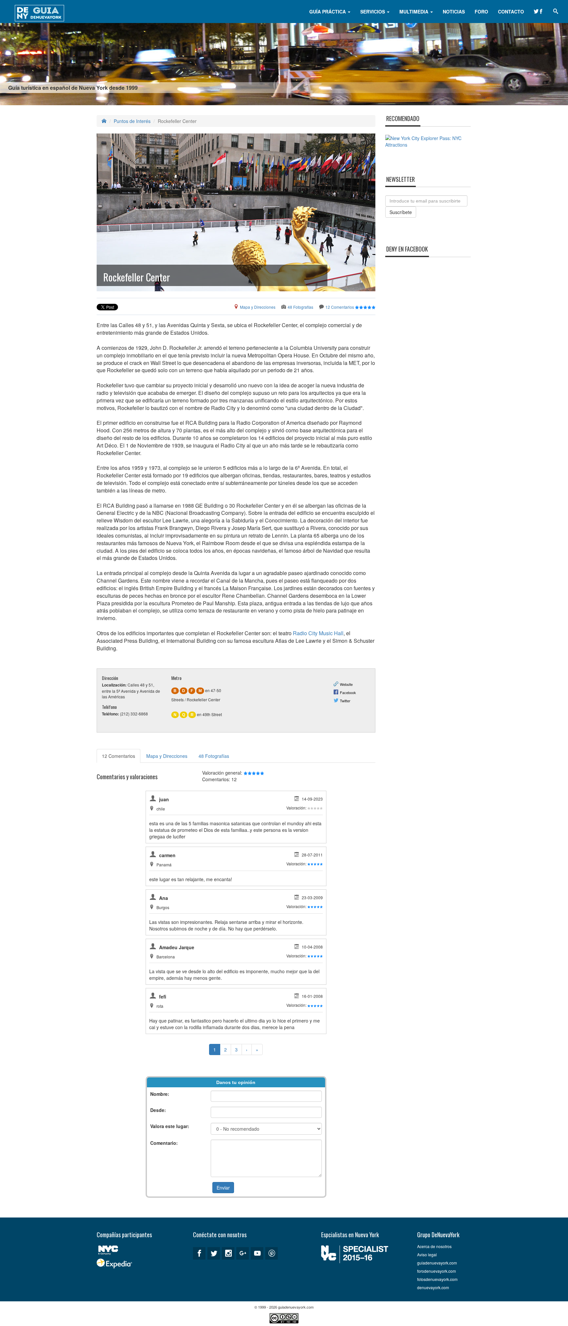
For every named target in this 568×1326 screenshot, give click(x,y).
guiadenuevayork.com (437, 1263)
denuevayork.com (433, 1287)
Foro (481, 11)
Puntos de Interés (132, 121)
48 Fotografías (300, 307)
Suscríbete (401, 212)
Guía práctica (328, 11)
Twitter (345, 700)
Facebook (348, 692)
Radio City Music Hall (318, 633)
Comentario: (164, 1143)
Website (346, 684)
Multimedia (414, 11)
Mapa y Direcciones (257, 307)
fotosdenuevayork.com (437, 1279)
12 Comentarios (339, 307)
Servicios (373, 11)
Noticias (454, 11)
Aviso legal (427, 1254)
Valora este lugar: (169, 1126)
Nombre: (159, 1094)
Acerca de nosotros (434, 1246)
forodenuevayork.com (436, 1271)
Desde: (158, 1110)
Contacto (511, 11)
